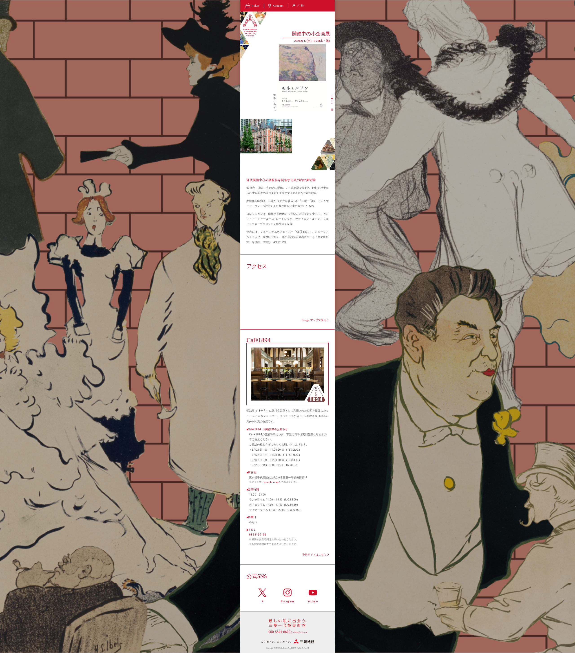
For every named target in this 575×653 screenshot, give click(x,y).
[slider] (302, 77)
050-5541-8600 (287, 632)
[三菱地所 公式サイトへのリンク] (287, 641)
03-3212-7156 (257, 534)
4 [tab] (332, 103)
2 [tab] (332, 98)
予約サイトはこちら (314, 554)
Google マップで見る (314, 320)
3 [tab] (332, 101)
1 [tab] (332, 96)
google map (271, 482)
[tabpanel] (285, 70)
